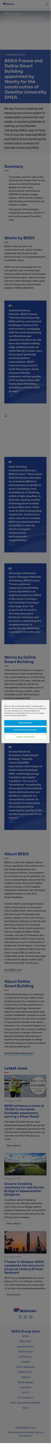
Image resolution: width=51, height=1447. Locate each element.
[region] (25, 721)
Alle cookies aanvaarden (25, 730)
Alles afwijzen (25, 723)
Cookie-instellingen (25, 737)
